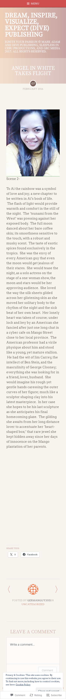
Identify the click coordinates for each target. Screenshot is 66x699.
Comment (47, 670)
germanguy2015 (39, 600)
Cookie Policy (23, 684)
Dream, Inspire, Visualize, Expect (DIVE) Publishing (31, 25)
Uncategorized (33, 604)
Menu (35, 3)
